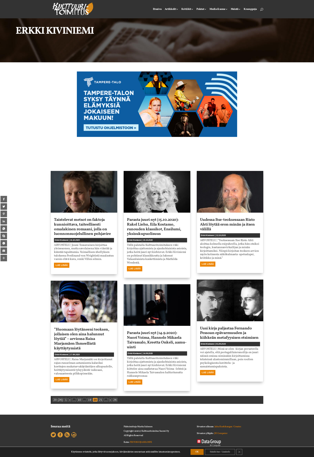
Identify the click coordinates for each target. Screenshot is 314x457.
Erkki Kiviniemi (61, 240)
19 (89, 399)
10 (79, 399)
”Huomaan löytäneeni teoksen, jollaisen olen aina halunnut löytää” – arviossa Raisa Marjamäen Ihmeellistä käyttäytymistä (81, 339)
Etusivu (157, 9)
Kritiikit (186, 9)
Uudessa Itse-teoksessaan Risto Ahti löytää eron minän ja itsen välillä (227, 224)
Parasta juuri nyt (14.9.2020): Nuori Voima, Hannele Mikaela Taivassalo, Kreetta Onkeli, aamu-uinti (157, 340)
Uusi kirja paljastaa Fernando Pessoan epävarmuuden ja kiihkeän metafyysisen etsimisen (229, 333)
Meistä (234, 9)
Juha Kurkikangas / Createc (228, 426)
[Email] (3, 250)
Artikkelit (170, 9)
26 (115, 399)
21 (100, 399)
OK (197, 451)
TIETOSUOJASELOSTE (141, 442)
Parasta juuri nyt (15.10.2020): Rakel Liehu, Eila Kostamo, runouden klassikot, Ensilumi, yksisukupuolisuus (154, 227)
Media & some (217, 9)
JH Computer (220, 433)
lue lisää (62, 265)
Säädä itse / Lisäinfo (220, 451)
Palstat (200, 9)
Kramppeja (250, 9)
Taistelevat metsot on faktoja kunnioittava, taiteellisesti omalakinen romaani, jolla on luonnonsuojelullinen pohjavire (82, 227)
